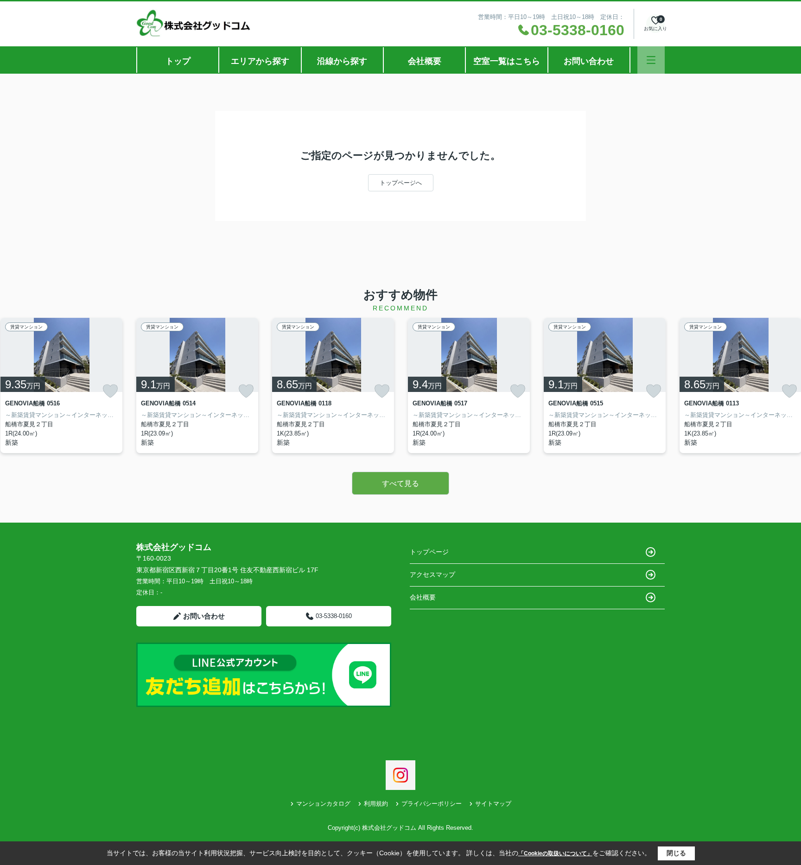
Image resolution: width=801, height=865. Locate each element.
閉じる (676, 853)
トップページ (429, 552)
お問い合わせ (589, 61)
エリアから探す (260, 61)
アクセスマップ (432, 574)
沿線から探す (342, 61)
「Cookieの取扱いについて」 (555, 853)
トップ (178, 61)
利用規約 (376, 803)
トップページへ (401, 182)
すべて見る (400, 483)
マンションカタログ (323, 803)
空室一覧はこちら (506, 61)
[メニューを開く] (651, 60)
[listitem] (197, 385)
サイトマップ (493, 803)
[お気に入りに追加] (110, 391)
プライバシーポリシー (431, 803)
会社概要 (424, 61)
